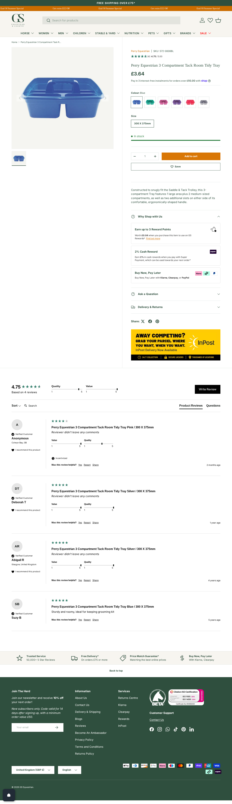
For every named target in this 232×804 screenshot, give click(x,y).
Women (44, 33)
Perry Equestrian (140, 51)
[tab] (191, 406)
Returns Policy (84, 753)
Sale (203, 33)
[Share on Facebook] (150, 321)
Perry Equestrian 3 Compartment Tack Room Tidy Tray (41, 42)
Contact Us (82, 705)
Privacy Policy (84, 739)
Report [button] (87, 464)
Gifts (167, 33)
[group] (31, 387)
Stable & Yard (105, 33)
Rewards (123, 719)
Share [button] (95, 464)
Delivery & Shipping (87, 712)
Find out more (153, 238)
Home (14, 42)
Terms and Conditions (89, 746)
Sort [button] (15, 405)
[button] (218, 20)
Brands (185, 33)
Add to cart (191, 156)
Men (61, 33)
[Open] (9, 795)
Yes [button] (80, 464)
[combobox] (111, 20)
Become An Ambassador (91, 733)
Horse (25, 33)
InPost (122, 725)
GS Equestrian (26, 787)
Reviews (80, 725)
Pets (151, 33)
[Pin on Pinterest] (157, 321)
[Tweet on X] (142, 321)
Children (79, 33)
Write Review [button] (207, 389)
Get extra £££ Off (58, 8)
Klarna (122, 705)
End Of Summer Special (107, 8)
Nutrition (132, 33)
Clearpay (124, 712)
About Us (81, 698)
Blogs (78, 719)
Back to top (116, 670)
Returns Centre (128, 698)
